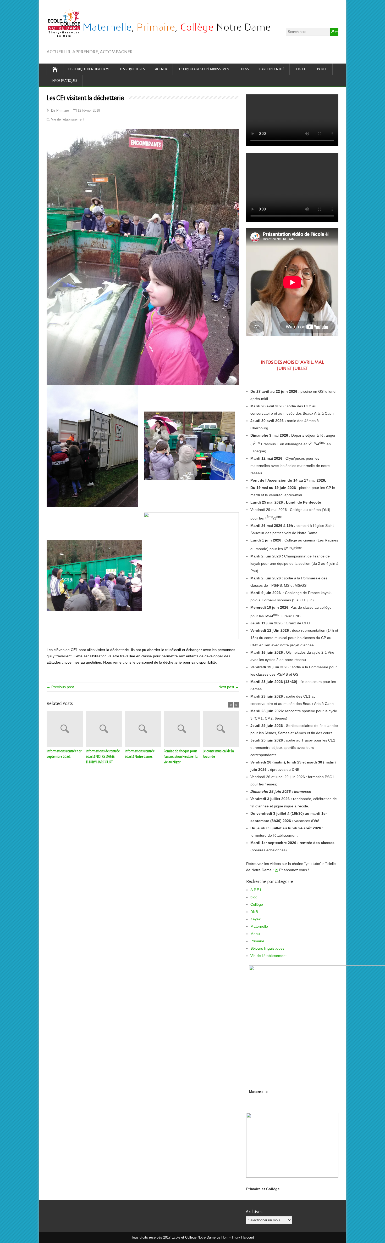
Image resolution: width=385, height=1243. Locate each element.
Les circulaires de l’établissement (204, 69)
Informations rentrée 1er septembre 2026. (64, 754)
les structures (132, 69)
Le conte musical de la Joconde (218, 754)
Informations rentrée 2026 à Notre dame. (140, 754)
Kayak (255, 919)
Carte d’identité (271, 69)
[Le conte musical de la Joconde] (222, 730)
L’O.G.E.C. (301, 69)
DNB (254, 912)
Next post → (228, 687)
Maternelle (259, 926)
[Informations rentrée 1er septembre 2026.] (66, 730)
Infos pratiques (64, 81)
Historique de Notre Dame (89, 69)
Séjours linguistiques (267, 948)
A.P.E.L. (256, 890)
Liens (245, 69)
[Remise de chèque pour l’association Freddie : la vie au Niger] (183, 730)
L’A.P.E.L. (322, 69)
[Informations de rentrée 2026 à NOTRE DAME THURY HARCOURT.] (105, 730)
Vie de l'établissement (67, 119)
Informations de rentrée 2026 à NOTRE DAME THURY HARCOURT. (103, 756)
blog (253, 897)
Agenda (161, 69)
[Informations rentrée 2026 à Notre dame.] (144, 730)
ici (276, 870)
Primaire (257, 941)
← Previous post (60, 687)
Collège (256, 904)
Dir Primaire (60, 110)
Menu (255, 934)
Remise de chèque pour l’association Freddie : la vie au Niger (180, 756)
